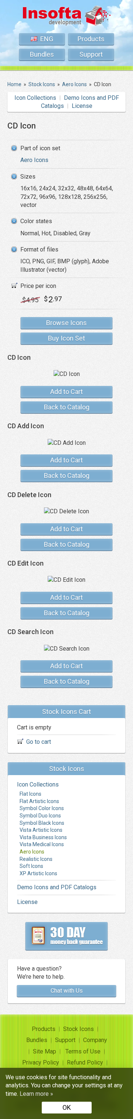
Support (91, 54)
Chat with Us (67, 990)
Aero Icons (34, 159)
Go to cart (38, 741)
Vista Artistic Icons (41, 830)
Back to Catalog (66, 407)
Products (91, 39)
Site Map (44, 1051)
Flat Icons (30, 794)
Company (95, 1040)
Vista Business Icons (43, 837)
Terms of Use (82, 1051)
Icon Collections (35, 97)
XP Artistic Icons (38, 873)
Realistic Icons (36, 859)
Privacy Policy (40, 1062)
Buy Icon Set (66, 338)
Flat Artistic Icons (39, 801)
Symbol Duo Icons (40, 816)
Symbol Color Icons (42, 808)
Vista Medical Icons (42, 844)
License (82, 105)
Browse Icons (66, 323)
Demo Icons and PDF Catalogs (56, 887)
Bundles (42, 54)
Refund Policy (85, 1062)
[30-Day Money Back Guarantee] (66, 936)
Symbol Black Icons (42, 823)
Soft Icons (31, 866)
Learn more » (36, 1093)
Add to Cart (66, 391)
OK (66, 1107)
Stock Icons (78, 1028)
